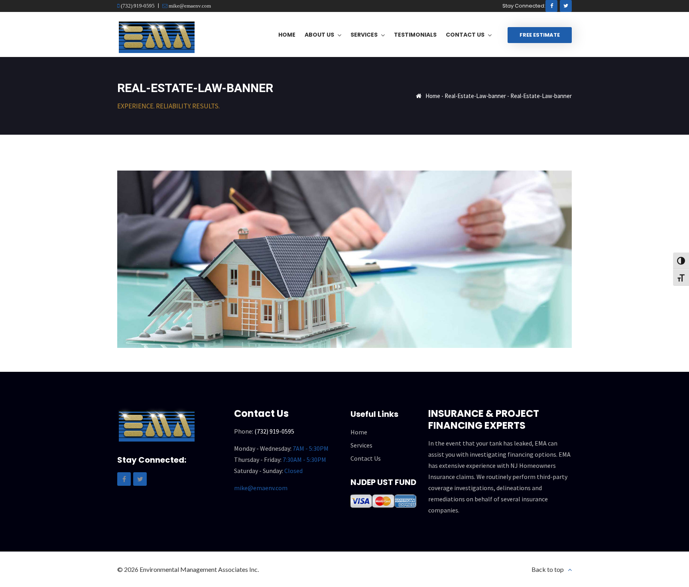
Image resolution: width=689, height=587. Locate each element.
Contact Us (365, 458)
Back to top (548, 569)
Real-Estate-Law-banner (475, 96)
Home (432, 96)
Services (361, 445)
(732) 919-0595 (137, 5)
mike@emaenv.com (189, 5)
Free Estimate (540, 35)
